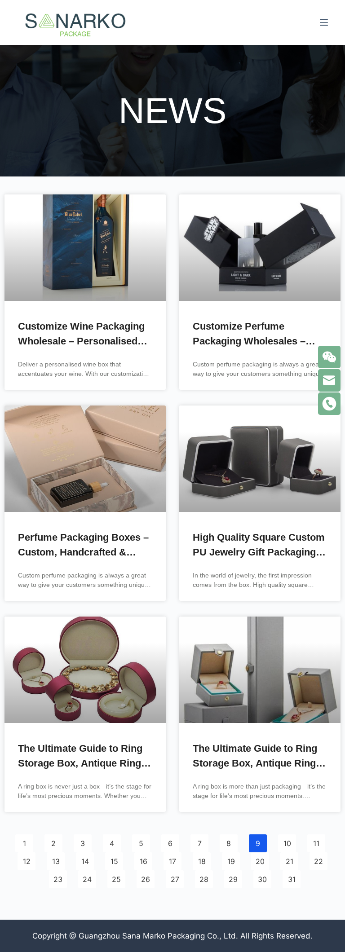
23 (57, 877)
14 (85, 859)
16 (143, 859)
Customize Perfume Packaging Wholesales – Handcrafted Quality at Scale (258, 341)
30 (262, 877)
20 (260, 859)
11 (316, 841)
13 (56, 859)
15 (114, 859)
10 (287, 841)
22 (318, 859)
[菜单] (324, 22)
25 (116, 877)
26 (145, 877)
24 (87, 877)
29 (233, 877)
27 (174, 877)
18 (202, 859)
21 (289, 859)
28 (203, 877)
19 (231, 859)
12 (26, 859)
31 (292, 877)
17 (172, 859)
